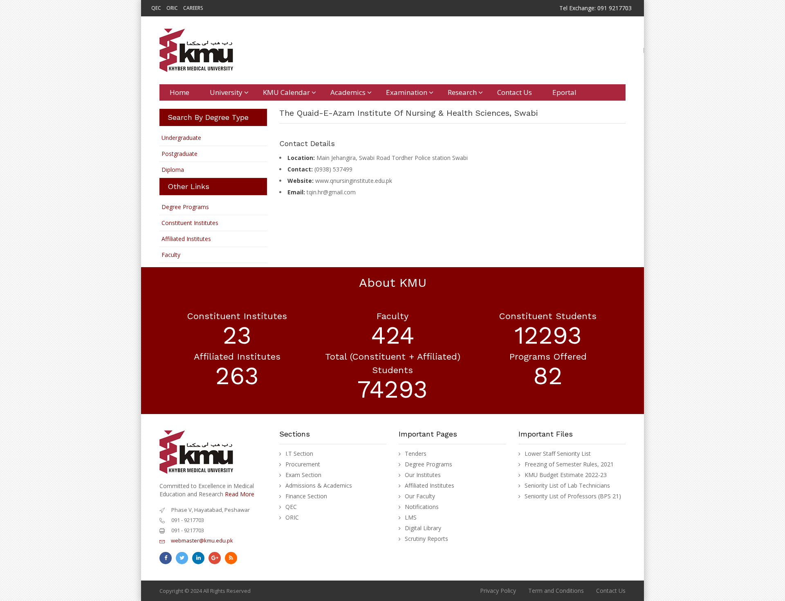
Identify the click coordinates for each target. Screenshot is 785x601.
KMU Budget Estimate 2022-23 (566, 475)
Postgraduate (179, 154)
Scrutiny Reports (426, 539)
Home (179, 92)
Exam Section (303, 475)
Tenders (415, 453)
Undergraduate (181, 138)
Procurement (302, 464)
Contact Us (514, 92)
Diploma (172, 169)
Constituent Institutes (189, 223)
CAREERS (193, 8)
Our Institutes (423, 475)
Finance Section (306, 496)
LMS (411, 517)
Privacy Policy (498, 590)
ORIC (172, 8)
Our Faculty (420, 496)
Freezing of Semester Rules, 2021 (569, 464)
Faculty (170, 255)
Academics (348, 92)
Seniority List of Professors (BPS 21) (573, 496)
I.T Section (299, 453)
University (226, 92)
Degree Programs (185, 207)
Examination (406, 92)
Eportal (564, 92)
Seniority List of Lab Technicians (567, 485)
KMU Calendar (286, 92)
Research (462, 92)
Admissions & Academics (318, 485)
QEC (156, 8)
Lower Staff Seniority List (558, 453)
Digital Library (423, 528)
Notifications (422, 507)
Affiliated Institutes (186, 239)
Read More (239, 494)
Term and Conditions (556, 590)
